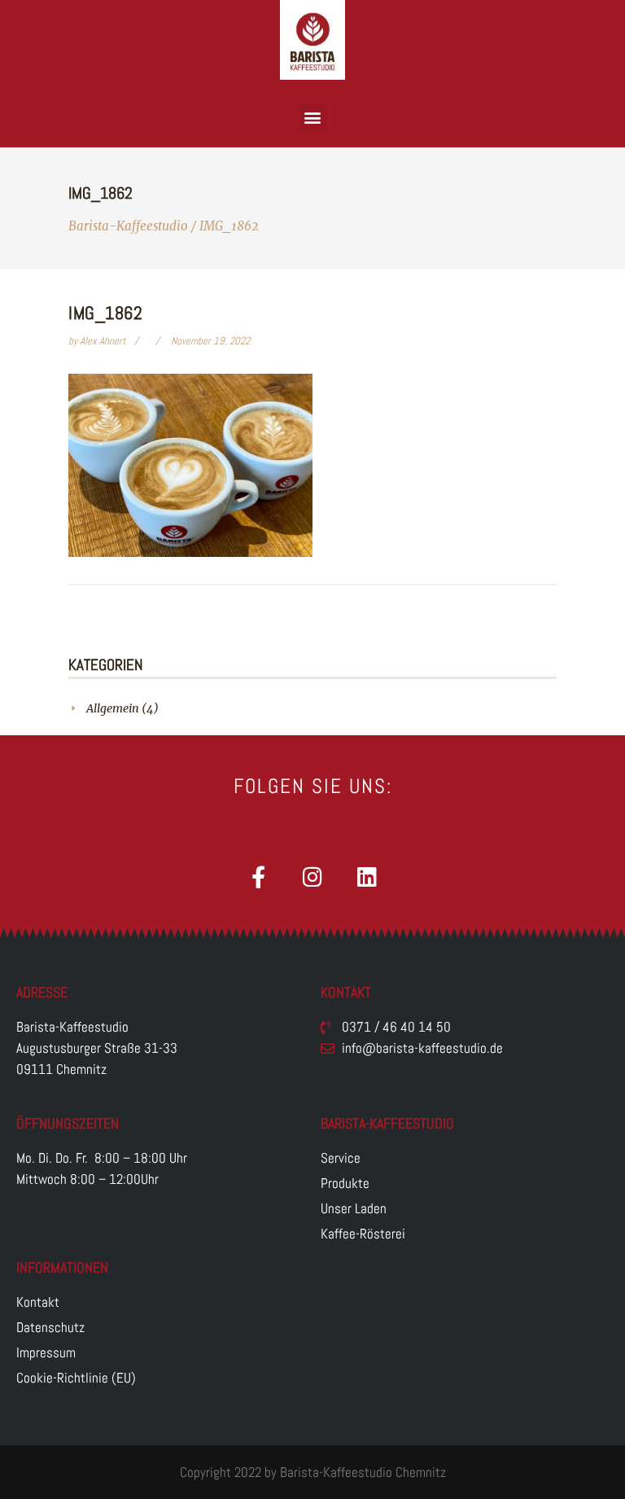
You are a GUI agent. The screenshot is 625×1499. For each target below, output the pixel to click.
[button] (312, 117)
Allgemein (112, 708)
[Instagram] (313, 877)
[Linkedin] (367, 877)
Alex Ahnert (104, 341)
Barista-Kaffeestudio (128, 226)
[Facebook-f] (258, 877)
